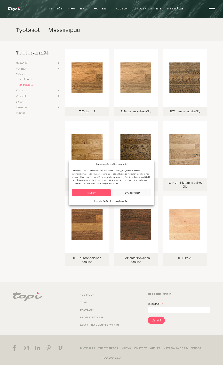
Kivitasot (22, 90)
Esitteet (140, 348)
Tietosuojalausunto (118, 201)
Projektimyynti (148, 8)
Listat (20, 101)
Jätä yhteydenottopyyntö (99, 324)
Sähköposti (155, 303)
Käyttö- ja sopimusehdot (182, 348)
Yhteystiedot (108, 348)
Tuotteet (100, 8)
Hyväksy (91, 192)
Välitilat (21, 96)
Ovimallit (22, 63)
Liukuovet (22, 107)
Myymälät (175, 8)
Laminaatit (25, 79)
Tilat (84, 302)
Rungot (20, 112)
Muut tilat (77, 8)
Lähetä (156, 320)
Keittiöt (55, 8)
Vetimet (21, 68)
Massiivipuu (26, 84)
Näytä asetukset (132, 192)
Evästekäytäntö (101, 201)
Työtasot (21, 74)
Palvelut (121, 8)
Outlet (155, 348)
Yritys (126, 348)
